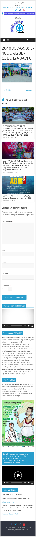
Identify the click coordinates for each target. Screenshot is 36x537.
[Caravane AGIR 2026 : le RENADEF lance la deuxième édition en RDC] (18, 177)
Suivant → (30, 90)
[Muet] (29, 326)
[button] (18, 319)
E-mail (5, 262)
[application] (18, 318)
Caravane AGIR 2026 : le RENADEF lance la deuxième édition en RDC (17, 197)
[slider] (16, 325)
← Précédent (7, 90)
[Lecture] (4, 326)
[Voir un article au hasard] (32, 40)
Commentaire (7, 221)
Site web (5, 274)
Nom (4, 250)
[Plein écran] (32, 326)
